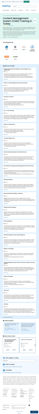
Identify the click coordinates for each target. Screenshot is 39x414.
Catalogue (5, 390)
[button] (34, 345)
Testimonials (31, 396)
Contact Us (26, 1)
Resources (5, 396)
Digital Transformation (23, 391)
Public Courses (13, 10)
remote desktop (32, 32)
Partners (31, 393)
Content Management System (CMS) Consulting (12, 372)
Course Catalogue (5, 10)
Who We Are (33, 10)
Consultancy (20, 10)
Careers (30, 398)
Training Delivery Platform (22, 396)
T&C (29, 401)
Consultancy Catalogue (14, 396)
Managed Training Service (23, 393)
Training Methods (5, 394)
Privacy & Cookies (19, 411)
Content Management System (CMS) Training (12, 15)
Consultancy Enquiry (14, 394)
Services (27, 10)
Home (4, 15)
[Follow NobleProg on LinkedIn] (29, 405)
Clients (30, 395)
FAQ (29, 400)
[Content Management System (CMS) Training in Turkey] (7, 6)
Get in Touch (34, 412)
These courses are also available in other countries (12, 366)
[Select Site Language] (3, 1)
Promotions (5, 391)
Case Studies (14, 391)
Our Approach (15, 390)
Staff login (19, 413)
